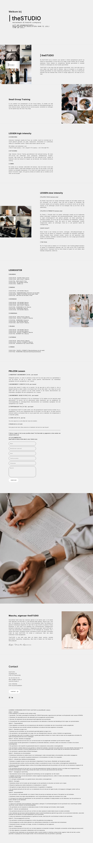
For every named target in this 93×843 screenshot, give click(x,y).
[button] (14, 691)
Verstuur (13, 480)
